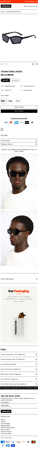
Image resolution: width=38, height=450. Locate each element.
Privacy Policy (5, 429)
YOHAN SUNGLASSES (13, 12)
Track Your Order (6, 433)
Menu (25, 6)
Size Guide (4, 135)
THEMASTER (8, 437)
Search (3, 419)
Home (2, 12)
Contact (3, 421)
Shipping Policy (5, 425)
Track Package (5, 423)
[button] (30, 6)
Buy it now (19, 111)
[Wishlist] (2, 130)
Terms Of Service (6, 431)
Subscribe (5, 405)
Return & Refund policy (8, 427)
